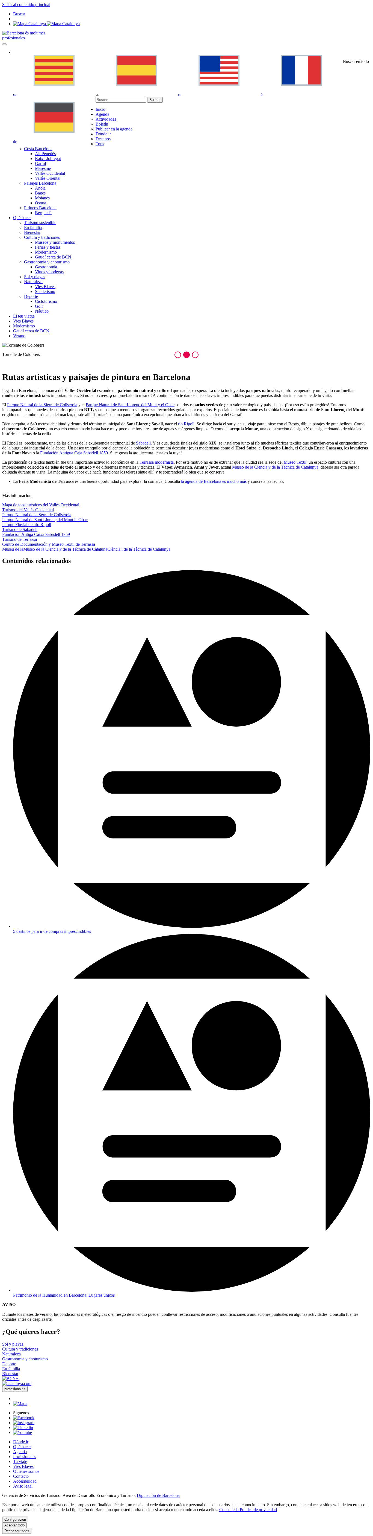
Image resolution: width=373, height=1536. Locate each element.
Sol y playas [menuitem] (34, 276)
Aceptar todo (14, 1525)
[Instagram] (23, 1422)
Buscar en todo (356, 61)
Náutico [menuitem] (42, 311)
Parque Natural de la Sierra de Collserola (42, 404)
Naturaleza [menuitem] (33, 281)
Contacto (21, 1476)
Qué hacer (22, 1446)
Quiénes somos (26, 1471)
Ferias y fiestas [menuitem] (47, 247)
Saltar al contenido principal (26, 4)
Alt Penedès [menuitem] (45, 153)
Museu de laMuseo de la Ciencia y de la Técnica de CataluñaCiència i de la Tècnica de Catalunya (86, 549)
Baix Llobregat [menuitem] (48, 158)
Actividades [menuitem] (106, 119)
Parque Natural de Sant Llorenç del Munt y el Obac (130, 404)
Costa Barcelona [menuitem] (38, 148)
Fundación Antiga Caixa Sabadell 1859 (36, 534)
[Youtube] (22, 1432)
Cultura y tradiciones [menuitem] (42, 237)
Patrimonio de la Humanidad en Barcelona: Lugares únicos (64, 1295)
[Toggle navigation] (4, 44)
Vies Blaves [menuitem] (45, 286)
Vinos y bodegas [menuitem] (49, 271)
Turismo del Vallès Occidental (28, 509)
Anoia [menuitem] (40, 188)
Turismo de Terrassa (19, 539)
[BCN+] (10, 1378)
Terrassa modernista (157, 462)
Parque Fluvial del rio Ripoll (26, 524)
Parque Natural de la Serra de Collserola (36, 514)
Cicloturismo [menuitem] (46, 301)
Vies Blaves (23, 1466)
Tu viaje (20, 1461)
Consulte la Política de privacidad (248, 1509)
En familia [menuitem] (33, 227)
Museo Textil (295, 462)
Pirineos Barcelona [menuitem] (40, 207)
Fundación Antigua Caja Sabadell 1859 (74, 453)
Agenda (20, 1451)
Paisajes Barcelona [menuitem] (40, 183)
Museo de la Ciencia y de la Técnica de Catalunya (275, 467)
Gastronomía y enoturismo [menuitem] (47, 262)
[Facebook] (23, 1417)
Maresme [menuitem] (43, 168)
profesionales (13, 38)
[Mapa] (46, 23)
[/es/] (23, 33)
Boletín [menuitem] (102, 124)
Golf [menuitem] (39, 306)
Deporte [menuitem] (31, 296)
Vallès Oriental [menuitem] (47, 178)
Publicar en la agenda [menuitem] (114, 129)
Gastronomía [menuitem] (46, 267)
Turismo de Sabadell (19, 529)
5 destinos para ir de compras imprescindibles (52, 931)
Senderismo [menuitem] (45, 291)
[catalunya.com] (16, 1383)
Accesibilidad (25, 1481)
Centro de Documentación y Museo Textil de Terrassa (48, 544)
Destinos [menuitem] (103, 139)
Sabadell (143, 443)
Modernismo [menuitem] (46, 252)
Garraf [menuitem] (40, 163)
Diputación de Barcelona (158, 1495)
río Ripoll (186, 424)
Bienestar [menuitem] (32, 232)
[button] (177, 355)
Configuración (15, 1519)
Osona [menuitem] (40, 203)
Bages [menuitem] (40, 193)
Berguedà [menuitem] (43, 212)
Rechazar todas (16, 1531)
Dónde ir (20, 1441)
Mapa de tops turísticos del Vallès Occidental (40, 505)
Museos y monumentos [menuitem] (55, 242)
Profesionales (24, 1456)
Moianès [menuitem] (42, 198)
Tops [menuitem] (100, 143)
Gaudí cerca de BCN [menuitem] (53, 257)
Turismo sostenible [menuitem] (40, 222)
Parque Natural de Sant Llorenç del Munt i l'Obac (45, 519)
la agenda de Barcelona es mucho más (214, 481)
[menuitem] (100, 109)
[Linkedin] (23, 1427)
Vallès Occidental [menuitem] (50, 173)
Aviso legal (22, 1486)
